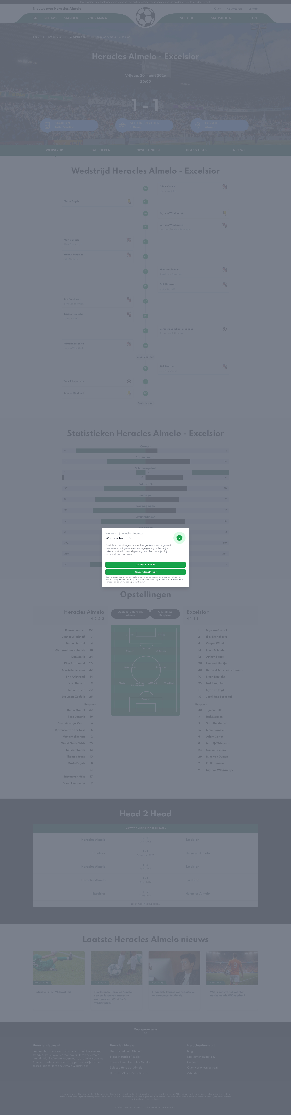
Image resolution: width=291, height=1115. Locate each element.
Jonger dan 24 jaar (146, 572)
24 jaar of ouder (145, 565)
